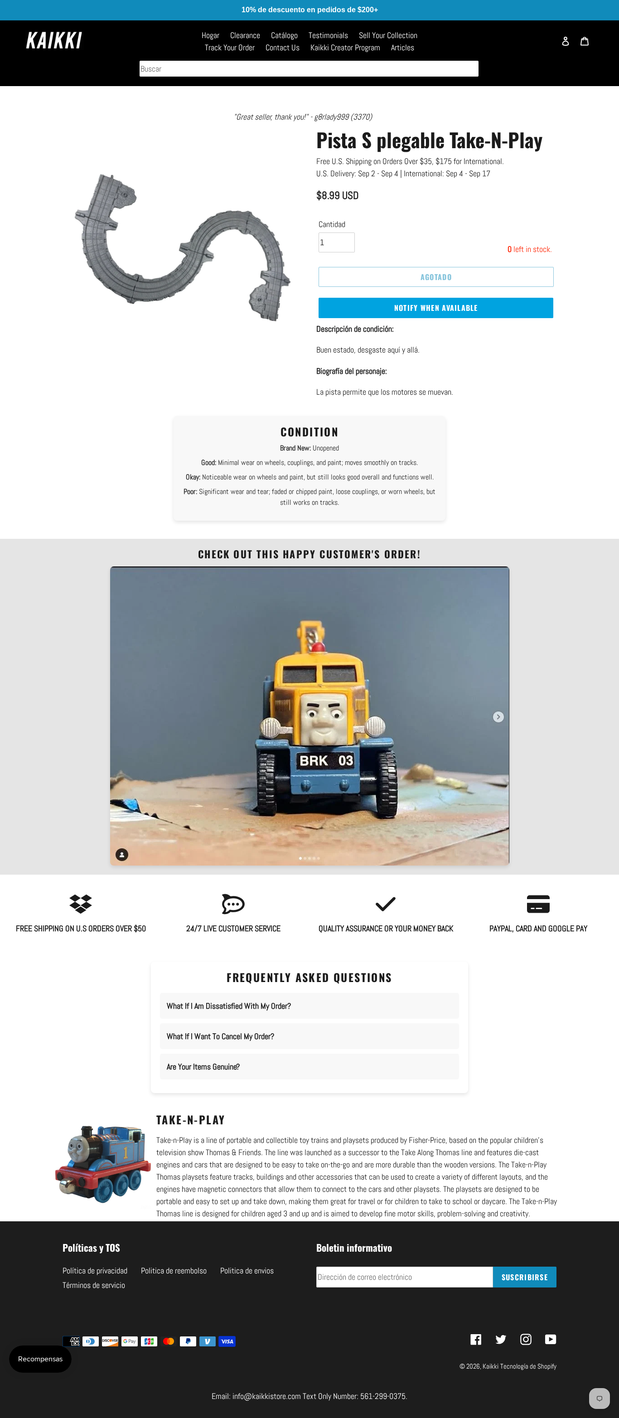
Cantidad (332, 224)
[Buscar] (544, 45)
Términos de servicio (94, 1285)
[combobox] (309, 69)
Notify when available (436, 307)
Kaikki (490, 1366)
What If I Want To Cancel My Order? (220, 1036)
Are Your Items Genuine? (203, 1066)
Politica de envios (247, 1270)
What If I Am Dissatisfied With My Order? (229, 1006)
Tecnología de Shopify (528, 1366)
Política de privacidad (95, 1270)
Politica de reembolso (174, 1270)
